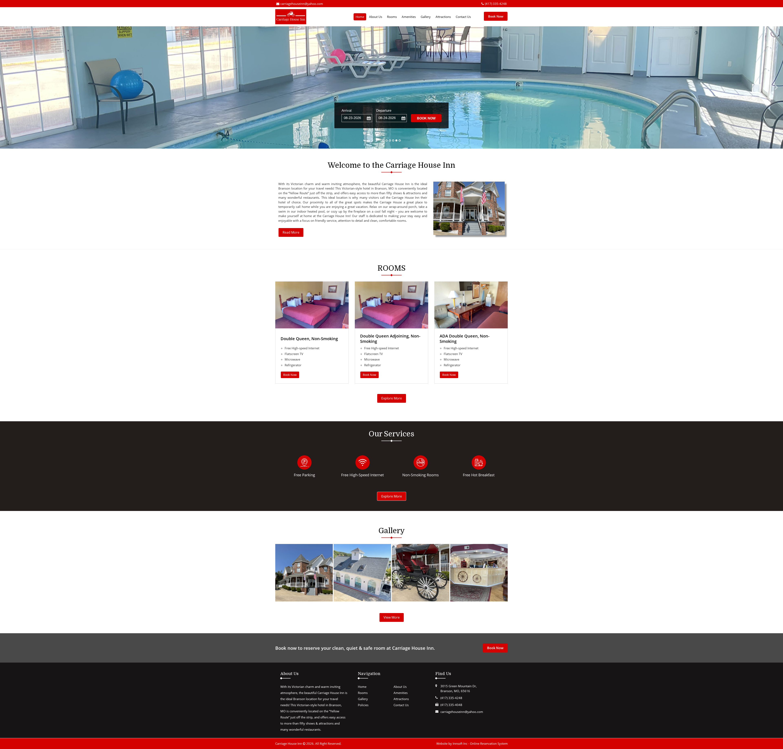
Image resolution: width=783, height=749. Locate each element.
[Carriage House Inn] (294, 16)
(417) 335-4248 (496, 4)
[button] (368, 118)
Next (776, 87)
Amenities (409, 17)
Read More (291, 232)
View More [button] (392, 617)
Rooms (392, 17)
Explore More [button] (391, 496)
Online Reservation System (489, 743)
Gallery (426, 17)
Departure (383, 111)
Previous (7, 87)
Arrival (347, 111)
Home (360, 17)
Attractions (443, 17)
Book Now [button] (495, 16)
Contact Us (463, 17)
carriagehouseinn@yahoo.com (301, 4)
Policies (363, 705)
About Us (375, 17)
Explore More (391, 398)
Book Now (290, 375)
